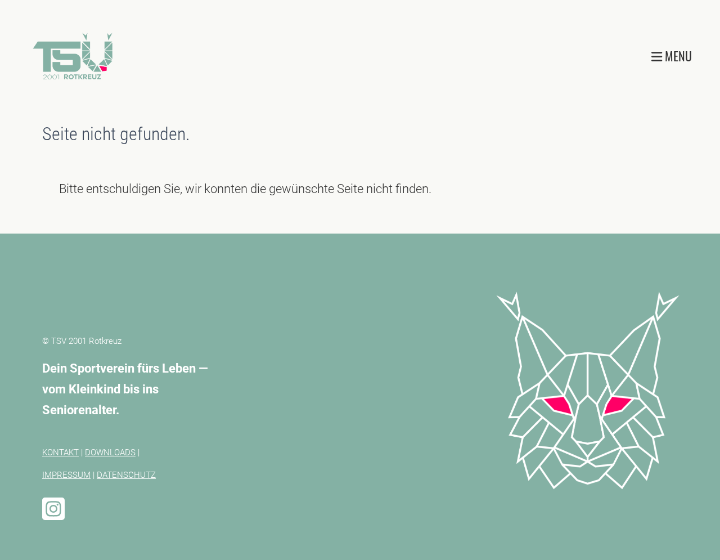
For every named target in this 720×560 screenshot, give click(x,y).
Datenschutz (126, 475)
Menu (677, 56)
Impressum (66, 475)
